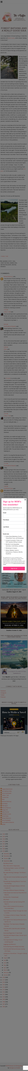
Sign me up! (14, 568)
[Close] (25, 499)
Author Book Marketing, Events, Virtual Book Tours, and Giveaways (15, 537)
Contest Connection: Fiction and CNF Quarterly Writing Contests (14, 541)
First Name (6, 519)
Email (4, 512)
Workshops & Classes (11, 548)
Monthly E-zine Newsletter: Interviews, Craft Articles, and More (14, 545)
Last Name (6, 526)
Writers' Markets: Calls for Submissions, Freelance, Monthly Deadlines (14, 552)
